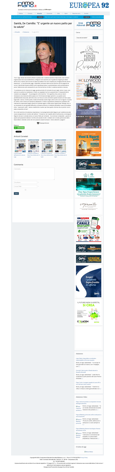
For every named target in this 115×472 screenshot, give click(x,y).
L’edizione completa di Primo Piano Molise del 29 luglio (60, 155)
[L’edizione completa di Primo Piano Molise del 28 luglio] (47, 146)
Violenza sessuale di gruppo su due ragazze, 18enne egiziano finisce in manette (96, 17)
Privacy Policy (84, 457)
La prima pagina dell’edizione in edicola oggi (19, 155)
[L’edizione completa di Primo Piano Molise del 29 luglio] (60, 146)
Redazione (26, 32)
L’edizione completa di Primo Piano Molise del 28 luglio (47, 155)
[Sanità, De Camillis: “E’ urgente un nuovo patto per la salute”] (43, 56)
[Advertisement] (43, 210)
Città (57, 14)
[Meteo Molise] (88, 451)
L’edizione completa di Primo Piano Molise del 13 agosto (33, 155)
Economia (48, 14)
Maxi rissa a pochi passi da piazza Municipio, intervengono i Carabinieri (47, 17)
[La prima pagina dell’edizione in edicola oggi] (20, 146)
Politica (20, 14)
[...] (82, 366)
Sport (65, 14)
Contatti (86, 13)
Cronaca (29, 14)
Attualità (38, 14)
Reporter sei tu (76, 13)
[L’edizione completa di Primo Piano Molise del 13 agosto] (33, 146)
